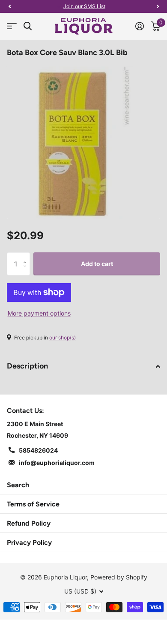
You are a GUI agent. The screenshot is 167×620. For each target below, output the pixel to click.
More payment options (39, 313)
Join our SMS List (84, 6)
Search (18, 485)
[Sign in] (139, 26)
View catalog (12, 26)
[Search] (28, 26)
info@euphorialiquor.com (57, 462)
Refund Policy (29, 523)
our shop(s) (62, 337)
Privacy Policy (29, 542)
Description (27, 366)
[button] (9, 6)
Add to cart (97, 263)
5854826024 (38, 450)
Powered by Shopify (118, 577)
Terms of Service (33, 504)
